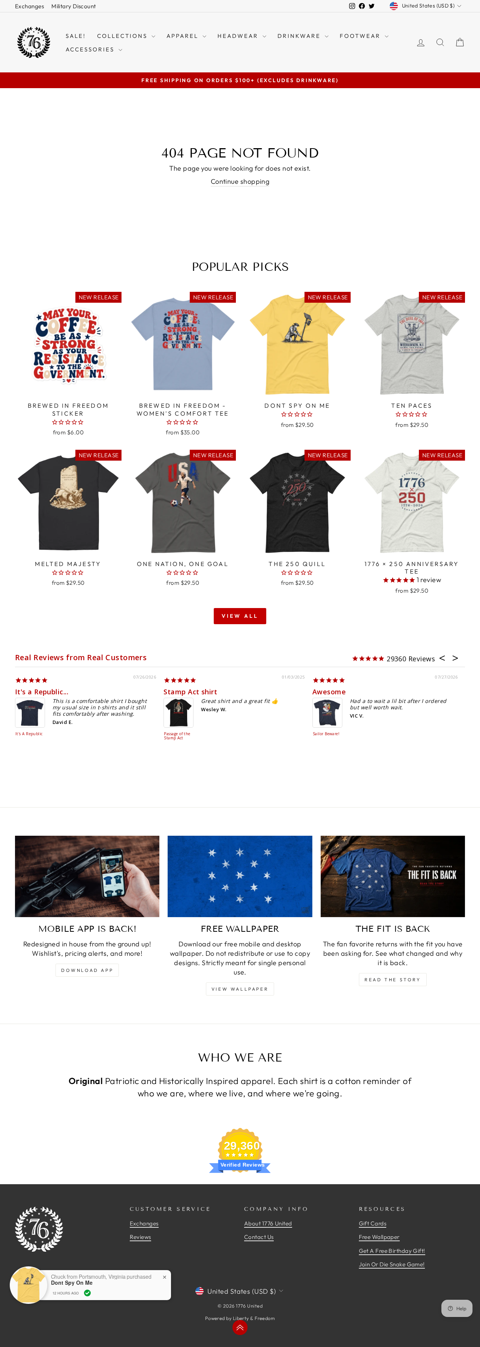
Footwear (361, 35)
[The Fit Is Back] (393, 876)
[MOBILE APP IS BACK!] (87, 876)
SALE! (76, 35)
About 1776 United (268, 1223)
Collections (123, 35)
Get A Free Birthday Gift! (392, 1250)
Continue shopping (240, 181)
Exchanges (29, 6)
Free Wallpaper (379, 1236)
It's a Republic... (41, 691)
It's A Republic (29, 734)
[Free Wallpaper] (240, 876)
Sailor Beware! (326, 734)
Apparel (183, 35)
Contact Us (259, 1236)
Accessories (91, 49)
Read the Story (392, 979)
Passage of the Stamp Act (177, 736)
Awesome (329, 691)
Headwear (239, 35)
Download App (87, 970)
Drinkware (300, 35)
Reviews (140, 1236)
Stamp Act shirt (190, 691)
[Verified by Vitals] (87, 1293)
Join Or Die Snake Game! (392, 1264)
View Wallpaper (240, 989)
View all (240, 616)
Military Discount (73, 6)
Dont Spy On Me (72, 1282)
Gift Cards (373, 1223)
